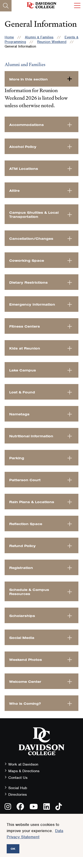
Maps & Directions (23, 771)
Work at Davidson (23, 764)
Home (9, 37)
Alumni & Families (39, 37)
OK (13, 848)
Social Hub (17, 787)
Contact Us (17, 777)
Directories (17, 794)
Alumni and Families (25, 64)
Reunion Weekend (51, 42)
